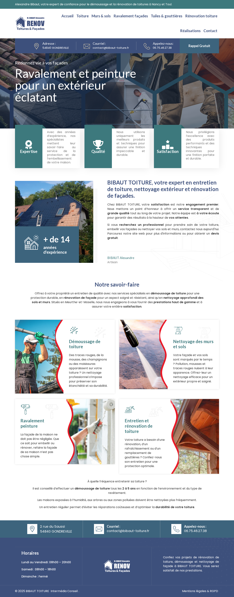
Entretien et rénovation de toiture (138, 426)
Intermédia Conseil (64, 591)
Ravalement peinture (32, 423)
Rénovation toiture (201, 16)
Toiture (82, 16)
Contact (210, 30)
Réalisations (190, 30)
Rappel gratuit (199, 46)
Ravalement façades (131, 16)
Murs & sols (101, 16)
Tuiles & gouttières (166, 16)
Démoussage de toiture (84, 344)
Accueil (67, 16)
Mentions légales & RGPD (200, 591)
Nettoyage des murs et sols (193, 344)
